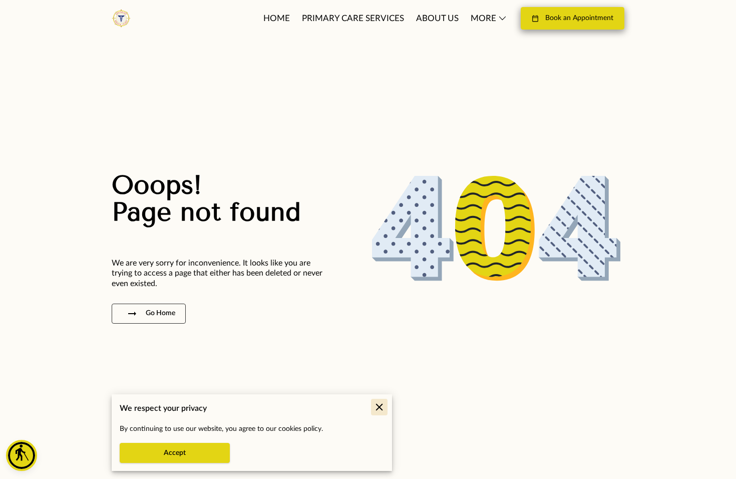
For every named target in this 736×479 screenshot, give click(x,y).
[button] (21, 455)
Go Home (160, 313)
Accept (175, 452)
